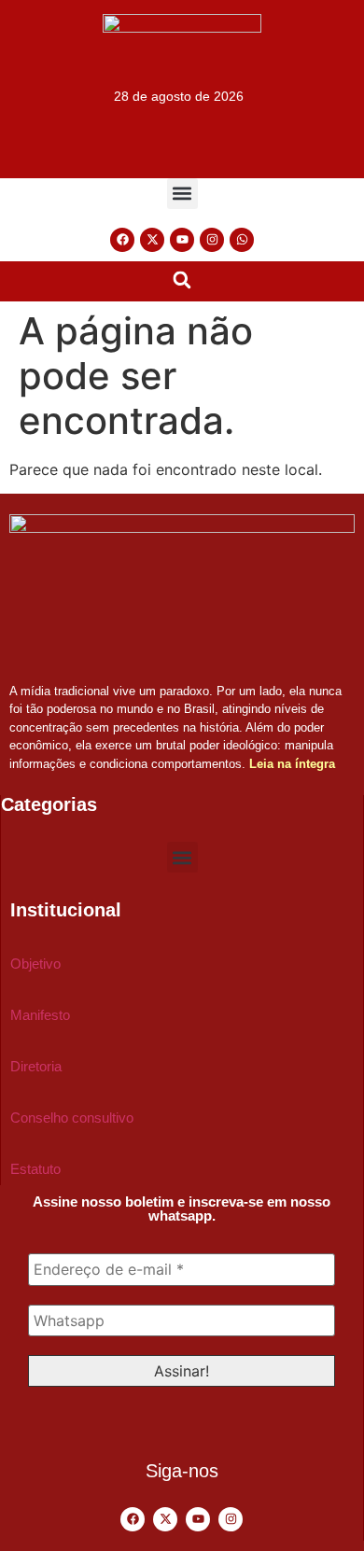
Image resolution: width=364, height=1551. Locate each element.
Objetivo (35, 963)
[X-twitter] (152, 240)
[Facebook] (122, 240)
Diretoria (36, 1066)
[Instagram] (212, 240)
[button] (182, 193)
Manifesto (40, 1015)
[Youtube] (182, 240)
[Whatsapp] (242, 240)
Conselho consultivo (71, 1117)
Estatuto (35, 1169)
